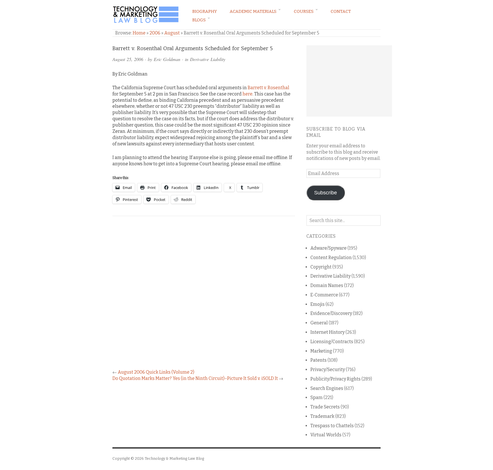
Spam (316, 397)
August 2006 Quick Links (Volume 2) (156, 372)
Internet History (327, 332)
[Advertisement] (349, 81)
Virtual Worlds (326, 435)
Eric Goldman (167, 59)
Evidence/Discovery (331, 313)
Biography (204, 11)
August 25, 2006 (127, 59)
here (247, 94)
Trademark (322, 416)
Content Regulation (331, 257)
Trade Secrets (325, 407)
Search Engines (326, 388)
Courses (304, 11)
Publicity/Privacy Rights (335, 379)
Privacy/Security (327, 369)
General (319, 322)
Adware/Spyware (328, 248)
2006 (154, 33)
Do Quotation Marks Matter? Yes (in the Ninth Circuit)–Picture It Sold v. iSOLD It (195, 378)
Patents (318, 360)
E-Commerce (324, 295)
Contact (341, 11)
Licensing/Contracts (331, 341)
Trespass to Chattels (332, 425)
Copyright (321, 267)
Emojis (317, 304)
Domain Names (326, 285)
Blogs (199, 20)
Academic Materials (253, 11)
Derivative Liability (207, 59)
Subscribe (325, 193)
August (172, 33)
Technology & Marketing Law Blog (174, 458)
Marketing (321, 351)
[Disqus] (203, 296)
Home (139, 33)
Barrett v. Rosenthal (268, 87)
